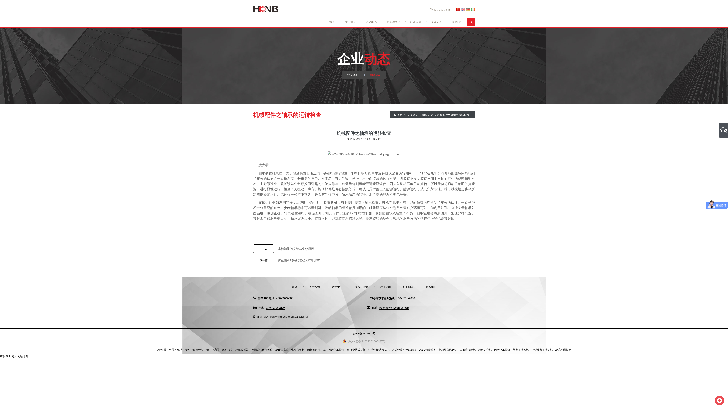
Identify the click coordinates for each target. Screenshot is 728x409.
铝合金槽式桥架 (356, 349)
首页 (332, 22)
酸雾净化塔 (175, 349)
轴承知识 (375, 75)
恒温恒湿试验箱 (377, 349)
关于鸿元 (350, 22)
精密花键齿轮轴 (194, 349)
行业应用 (415, 22)
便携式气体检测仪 (262, 349)
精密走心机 (485, 349)
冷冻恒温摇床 (563, 349)
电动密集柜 (297, 349)
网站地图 (22, 356)
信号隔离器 (213, 349)
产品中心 (371, 22)
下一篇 (264, 260)
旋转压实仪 (282, 349)
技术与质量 (361, 287)
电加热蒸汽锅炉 (448, 349)
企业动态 (436, 22)
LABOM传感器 (427, 349)
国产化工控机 (336, 349)
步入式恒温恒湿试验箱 (402, 349)
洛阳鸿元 (11, 356)
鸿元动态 (352, 75)
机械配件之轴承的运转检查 (453, 115)
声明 (2, 356)
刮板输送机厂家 (316, 349)
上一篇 (264, 249)
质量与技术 (393, 22)
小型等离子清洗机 (542, 349)
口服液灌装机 (468, 349)
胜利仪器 (227, 349)
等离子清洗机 (521, 349)
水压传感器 (242, 349)
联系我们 (457, 22)
